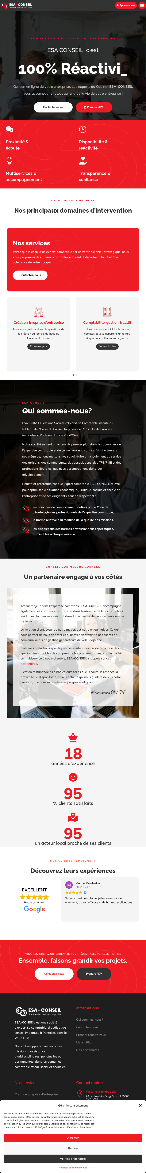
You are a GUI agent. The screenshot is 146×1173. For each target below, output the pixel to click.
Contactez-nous (53, 107)
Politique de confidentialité (73, 1167)
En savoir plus (38, 346)
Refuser (73, 1148)
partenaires (29, 664)
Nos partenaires (87, 1050)
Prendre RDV (95, 107)
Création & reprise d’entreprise (36, 1094)
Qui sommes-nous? (89, 1019)
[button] (140, 1105)
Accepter (73, 1138)
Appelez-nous (127, 5)
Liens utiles (84, 1042)
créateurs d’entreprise (56, 611)
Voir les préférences (73, 1158)
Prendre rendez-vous (91, 1035)
